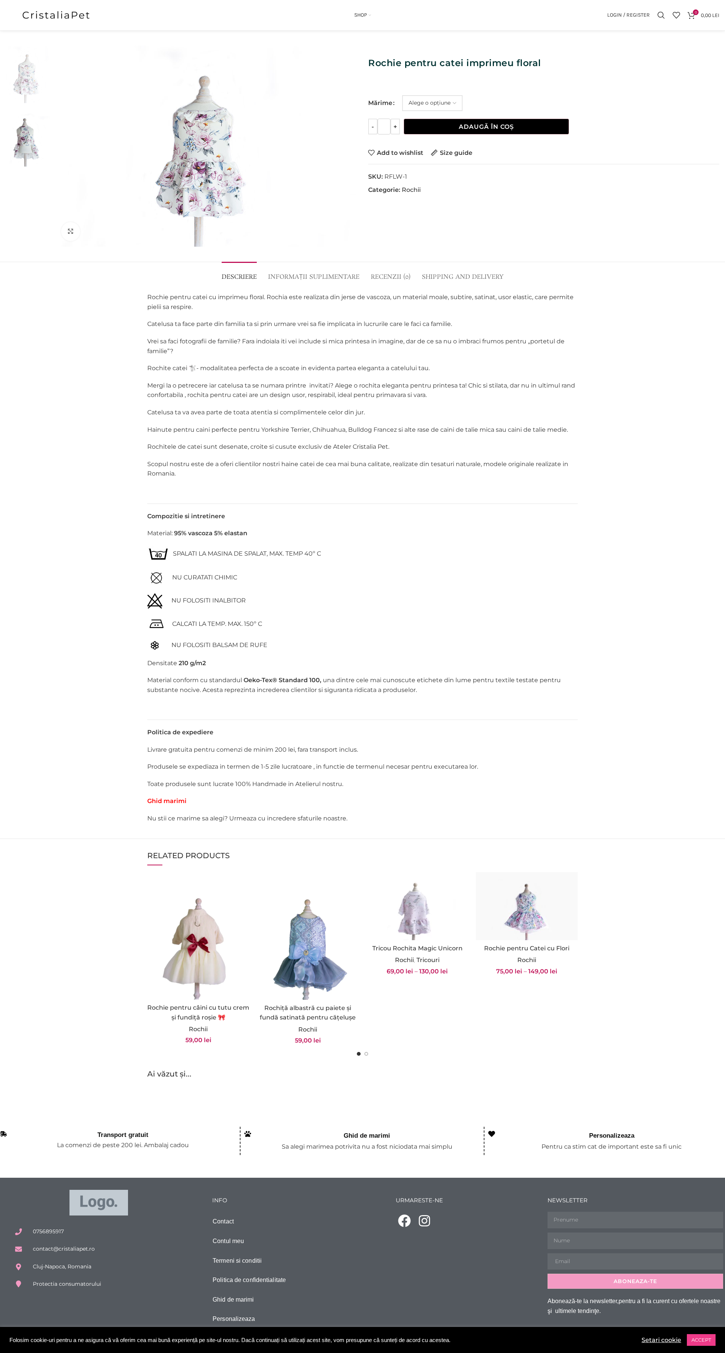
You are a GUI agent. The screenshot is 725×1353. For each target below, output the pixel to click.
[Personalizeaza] (491, 1134)
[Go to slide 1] (359, 1056)
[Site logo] (57, 14)
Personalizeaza (611, 1135)
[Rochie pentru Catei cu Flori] (527, 906)
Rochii (411, 189)
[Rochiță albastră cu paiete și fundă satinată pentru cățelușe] (308, 936)
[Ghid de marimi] (247, 1134)
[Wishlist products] (676, 15)
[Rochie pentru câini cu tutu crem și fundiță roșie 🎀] (198, 935)
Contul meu (228, 1241)
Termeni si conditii (237, 1260)
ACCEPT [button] (701, 1340)
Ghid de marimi (367, 1135)
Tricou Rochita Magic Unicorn (417, 948)
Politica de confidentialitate (249, 1280)
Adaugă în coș (486, 126)
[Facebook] (405, 1221)
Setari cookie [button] (661, 1340)
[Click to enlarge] (70, 231)
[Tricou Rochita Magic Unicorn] (417, 906)
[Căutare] (661, 15)
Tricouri (428, 960)
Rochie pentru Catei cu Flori (526, 948)
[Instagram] (424, 1221)
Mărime (380, 103)
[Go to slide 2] (366, 1056)
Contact (223, 1221)
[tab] (239, 273)
